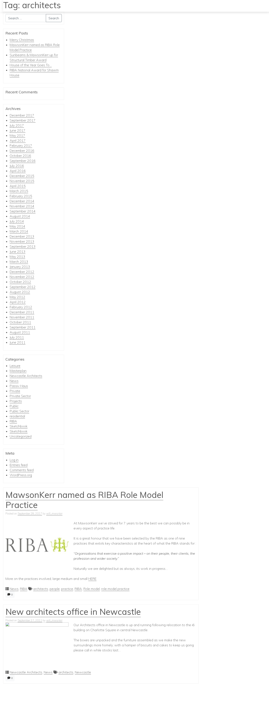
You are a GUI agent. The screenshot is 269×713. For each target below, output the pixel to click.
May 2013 (17, 256)
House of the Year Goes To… (31, 65)
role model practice (115, 589)
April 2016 (18, 171)
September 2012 (23, 287)
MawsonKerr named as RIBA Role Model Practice (84, 499)
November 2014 (22, 206)
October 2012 (20, 282)
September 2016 (23, 161)
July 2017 (17, 125)
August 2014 (20, 216)
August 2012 (20, 292)
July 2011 (17, 337)
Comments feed (22, 470)
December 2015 (22, 176)
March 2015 (19, 191)
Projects (16, 401)
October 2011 (20, 322)
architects (40, 589)
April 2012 (18, 302)
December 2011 (22, 312)
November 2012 (22, 277)
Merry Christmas (22, 40)
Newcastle (83, 672)
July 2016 (17, 166)
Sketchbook (19, 426)
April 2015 (18, 186)
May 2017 (17, 135)
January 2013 (20, 267)
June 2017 (17, 130)
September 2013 (23, 246)
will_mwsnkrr (54, 513)
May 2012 (17, 297)
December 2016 (22, 150)
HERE (92, 579)
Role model (91, 589)
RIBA (13, 421)
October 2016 (20, 155)
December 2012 (22, 272)
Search (54, 18)
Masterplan (18, 371)
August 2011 (20, 332)
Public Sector (19, 411)
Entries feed (19, 465)
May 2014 (17, 226)
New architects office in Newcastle (73, 611)
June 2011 (17, 342)
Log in (14, 460)
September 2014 (23, 211)
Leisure (15, 366)
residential (17, 416)
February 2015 (21, 196)
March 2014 (19, 231)
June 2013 (17, 251)
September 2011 (23, 327)
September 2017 (23, 120)
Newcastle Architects (26, 376)
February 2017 (21, 145)
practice (67, 589)
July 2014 (17, 221)
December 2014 (22, 201)
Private (15, 391)
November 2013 (22, 241)
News (14, 381)
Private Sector (20, 396)
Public (14, 406)
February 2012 (21, 307)
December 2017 (22, 115)
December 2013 (22, 236)
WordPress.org (21, 475)
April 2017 (18, 140)
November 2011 (22, 317)
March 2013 (19, 261)
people (55, 589)
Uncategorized (21, 436)
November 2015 (22, 181)
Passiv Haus (19, 386)
